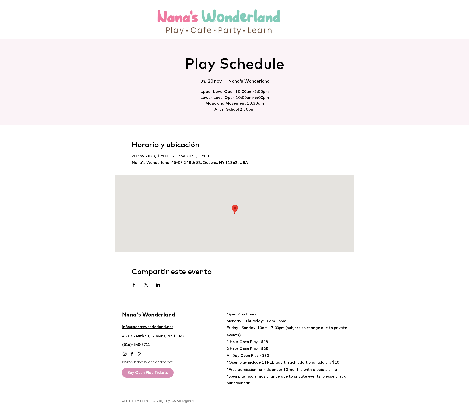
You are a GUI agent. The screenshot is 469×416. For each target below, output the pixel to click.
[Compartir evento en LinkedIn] (158, 285)
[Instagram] (124, 353)
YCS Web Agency (182, 401)
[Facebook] (131, 353)
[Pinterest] (139, 353)
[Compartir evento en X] (146, 285)
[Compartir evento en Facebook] (134, 285)
